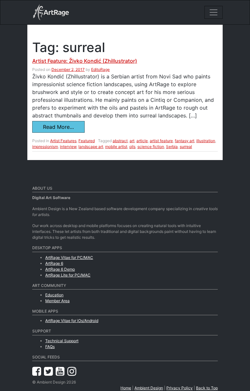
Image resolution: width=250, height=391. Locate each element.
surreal (186, 146)
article (142, 140)
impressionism (45, 146)
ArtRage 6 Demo (60, 269)
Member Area (57, 300)
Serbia (172, 146)
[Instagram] (71, 371)
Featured (86, 140)
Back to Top (207, 387)
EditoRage (100, 69)
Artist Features (63, 140)
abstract (120, 140)
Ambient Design (148, 387)
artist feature (161, 140)
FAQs (50, 346)
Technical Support (61, 340)
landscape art (90, 146)
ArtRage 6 (54, 263)
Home (125, 387)
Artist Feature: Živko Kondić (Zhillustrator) (84, 61)
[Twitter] (50, 371)
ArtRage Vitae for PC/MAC (69, 257)
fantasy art (184, 140)
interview (68, 146)
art (132, 140)
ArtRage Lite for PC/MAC (67, 275)
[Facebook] (38, 371)
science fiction (150, 146)
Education (54, 294)
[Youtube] (61, 371)
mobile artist (116, 146)
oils (132, 146)
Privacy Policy (179, 387)
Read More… (58, 127)
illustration (205, 140)
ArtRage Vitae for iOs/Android (71, 320)
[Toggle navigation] (213, 12)
